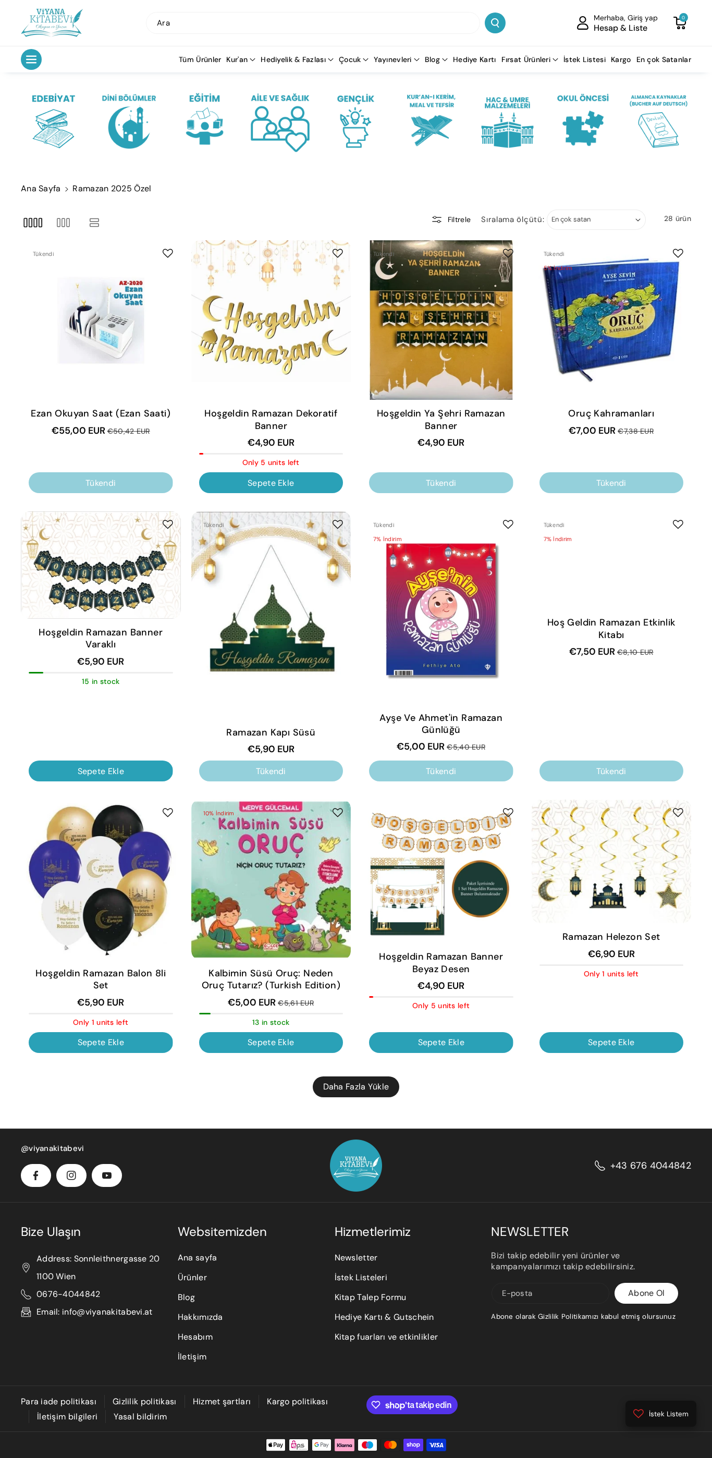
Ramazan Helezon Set (611, 937)
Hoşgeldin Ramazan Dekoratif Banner (270, 420)
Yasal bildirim (140, 1416)
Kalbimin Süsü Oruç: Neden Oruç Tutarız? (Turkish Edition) (271, 979)
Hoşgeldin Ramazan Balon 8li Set (100, 979)
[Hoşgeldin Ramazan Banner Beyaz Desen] (441, 871)
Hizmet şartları (222, 1401)
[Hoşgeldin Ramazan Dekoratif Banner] (271, 320)
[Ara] (495, 23)
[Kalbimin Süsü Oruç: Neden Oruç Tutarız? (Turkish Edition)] (271, 880)
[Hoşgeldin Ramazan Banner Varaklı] (101, 565)
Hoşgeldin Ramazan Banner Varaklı (101, 639)
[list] (94, 222)
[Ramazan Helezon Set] (612, 861)
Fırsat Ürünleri (526, 59)
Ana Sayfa (41, 188)
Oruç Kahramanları (611, 414)
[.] (53, 121)
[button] (679, 22)
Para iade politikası (58, 1401)
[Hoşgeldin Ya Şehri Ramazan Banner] (441, 320)
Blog (432, 59)
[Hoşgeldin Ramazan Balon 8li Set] (101, 880)
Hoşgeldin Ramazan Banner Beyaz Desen (441, 963)
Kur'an (237, 59)
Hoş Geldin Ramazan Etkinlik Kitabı (611, 629)
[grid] (32, 222)
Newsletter (356, 1257)
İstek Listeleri (361, 1277)
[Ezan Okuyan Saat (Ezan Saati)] (101, 320)
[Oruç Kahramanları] (612, 320)
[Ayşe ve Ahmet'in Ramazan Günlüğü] (441, 607)
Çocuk (350, 59)
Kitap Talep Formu (371, 1297)
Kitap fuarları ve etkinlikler (386, 1336)
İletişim (192, 1356)
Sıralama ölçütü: (512, 219)
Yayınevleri (392, 59)
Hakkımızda (200, 1317)
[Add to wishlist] (167, 253)
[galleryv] (63, 222)
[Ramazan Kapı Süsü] (271, 615)
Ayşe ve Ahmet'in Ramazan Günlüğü (440, 724)
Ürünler (192, 1277)
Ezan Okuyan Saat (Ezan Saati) (100, 414)
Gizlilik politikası (145, 1401)
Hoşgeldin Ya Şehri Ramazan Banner (441, 420)
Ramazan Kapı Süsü (270, 733)
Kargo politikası (297, 1401)
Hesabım (195, 1336)
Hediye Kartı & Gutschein (384, 1317)
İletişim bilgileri (67, 1416)
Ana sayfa (197, 1257)
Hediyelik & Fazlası (293, 59)
